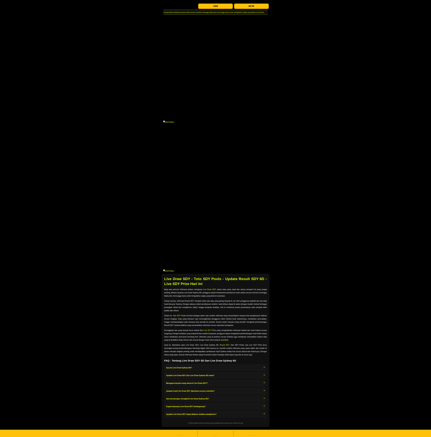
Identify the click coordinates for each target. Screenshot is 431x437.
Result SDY (224, 345)
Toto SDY (177, 316)
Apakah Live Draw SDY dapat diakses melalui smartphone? (191, 414)
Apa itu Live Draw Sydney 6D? (179, 368)
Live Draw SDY (209, 289)
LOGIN (215, 6)
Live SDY (207, 330)
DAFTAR (251, 6)
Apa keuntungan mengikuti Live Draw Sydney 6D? (187, 399)
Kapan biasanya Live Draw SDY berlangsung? (186, 406)
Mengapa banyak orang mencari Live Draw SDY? (187, 383)
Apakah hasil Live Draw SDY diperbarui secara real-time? (190, 391)
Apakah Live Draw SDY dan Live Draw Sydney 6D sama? (190, 375)
